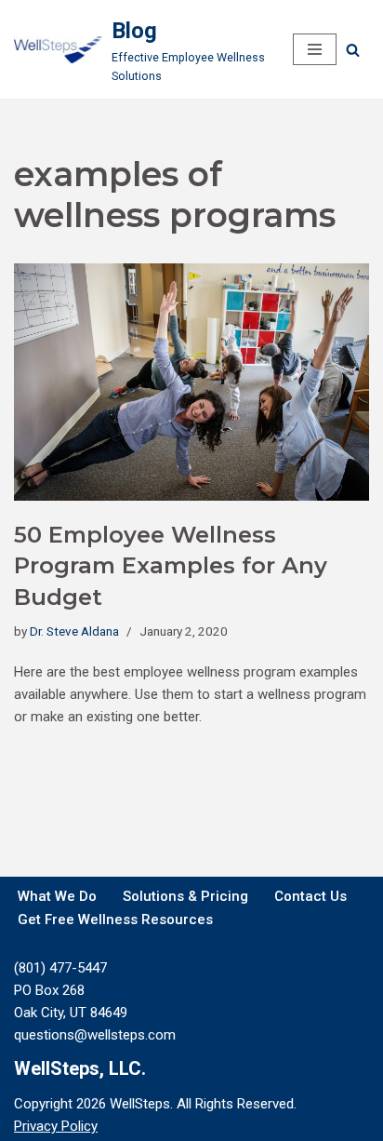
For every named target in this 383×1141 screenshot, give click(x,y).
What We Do (57, 896)
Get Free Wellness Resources (115, 919)
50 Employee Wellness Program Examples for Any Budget (170, 566)
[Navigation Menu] (315, 49)
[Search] (353, 50)
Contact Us (310, 896)
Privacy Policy (56, 1126)
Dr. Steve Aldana (74, 631)
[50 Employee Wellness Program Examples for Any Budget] (191, 382)
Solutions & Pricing (185, 896)
